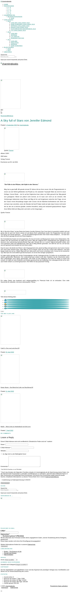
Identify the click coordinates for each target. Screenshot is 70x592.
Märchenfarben (8, 554)
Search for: (4, 54)
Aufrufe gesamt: (9, 583)
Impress (14, 35)
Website (3, 450)
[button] (5, 300)
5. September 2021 (11, 125)
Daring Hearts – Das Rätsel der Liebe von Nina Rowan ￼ (17, 387)
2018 (12, 18)
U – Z (9, 13)
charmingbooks (24, 125)
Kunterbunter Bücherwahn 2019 (23, 29)
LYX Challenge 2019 (18, 30)
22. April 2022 (10, 352)
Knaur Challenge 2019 (19, 27)
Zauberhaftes (9, 15)
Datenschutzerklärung (52, 477)
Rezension (4, 116)
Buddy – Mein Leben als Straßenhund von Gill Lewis (16, 426)
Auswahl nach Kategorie (8, 564)
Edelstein (15, 42)
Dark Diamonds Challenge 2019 (23, 24)
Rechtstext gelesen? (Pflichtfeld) (13, 536)
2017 (9, 39)
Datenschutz (5, 534)
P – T (9, 12)
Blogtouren (9, 47)
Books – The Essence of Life (12, 551)
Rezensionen (9, 6)
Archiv (3, 559)
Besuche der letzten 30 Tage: (13, 580)
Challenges (8, 19)
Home (6, 4)
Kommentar (5, 466)
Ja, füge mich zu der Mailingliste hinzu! (14, 454)
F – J (9, 9)
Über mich (8, 52)
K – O (9, 10)
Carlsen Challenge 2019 (20, 22)
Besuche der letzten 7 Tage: (12, 578)
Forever (11, 150)
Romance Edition (17, 38)
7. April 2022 (9, 430)
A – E (9, 7)
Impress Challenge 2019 (20, 25)
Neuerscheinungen (15, 16)
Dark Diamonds (16, 45)
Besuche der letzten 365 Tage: (13, 581)
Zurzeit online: (8, 577)
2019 (9, 21)
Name (3, 444)
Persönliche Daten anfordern (59, 586)
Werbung (10, 116)
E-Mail (3, 530)
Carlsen (14, 33)
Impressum (4, 587)
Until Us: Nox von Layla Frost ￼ (10, 348)
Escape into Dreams (10, 553)
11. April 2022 (10, 391)
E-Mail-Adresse (6, 447)
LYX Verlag (15, 36)
